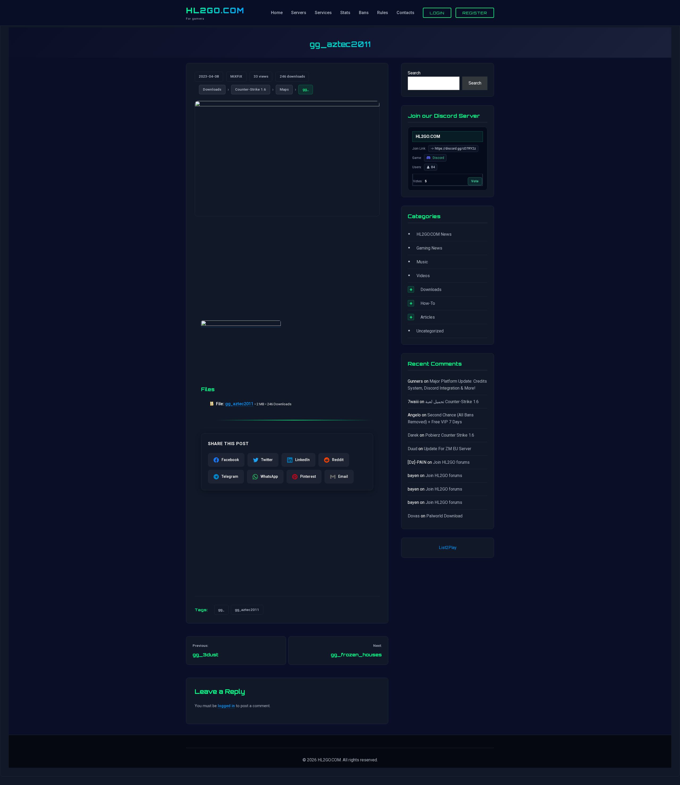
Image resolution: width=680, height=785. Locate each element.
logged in (226, 706)
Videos (423, 275)
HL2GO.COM (215, 10)
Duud (412, 448)
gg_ (306, 89)
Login (437, 12)
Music (422, 261)
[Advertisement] (287, 262)
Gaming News (429, 248)
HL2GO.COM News (434, 234)
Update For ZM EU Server (447, 448)
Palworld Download (444, 515)
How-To (427, 303)
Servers (298, 12)
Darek (413, 435)
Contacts (405, 12)
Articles (427, 317)
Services (323, 12)
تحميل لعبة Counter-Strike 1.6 (452, 401)
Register (474, 12)
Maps (284, 89)
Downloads (212, 89)
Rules (382, 12)
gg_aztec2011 (239, 403)
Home (277, 12)
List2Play (448, 547)
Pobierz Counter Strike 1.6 (449, 435)
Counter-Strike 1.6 (250, 89)
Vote (475, 181)
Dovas (414, 515)
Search (414, 72)
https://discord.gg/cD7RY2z (455, 148)
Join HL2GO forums (451, 462)
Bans (364, 12)
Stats (345, 12)
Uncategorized (430, 331)
